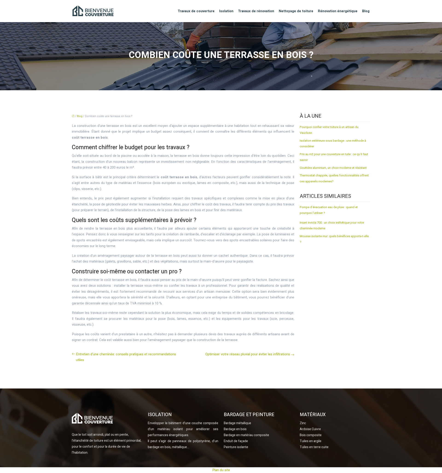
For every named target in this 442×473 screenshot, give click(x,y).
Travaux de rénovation (256, 11)
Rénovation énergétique (338, 11)
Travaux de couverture (196, 11)
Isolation (226, 11)
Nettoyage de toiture (296, 11)
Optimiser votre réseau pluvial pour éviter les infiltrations (247, 354)
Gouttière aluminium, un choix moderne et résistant (333, 168)
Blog (365, 11)
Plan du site (221, 470)
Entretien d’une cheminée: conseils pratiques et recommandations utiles (126, 357)
